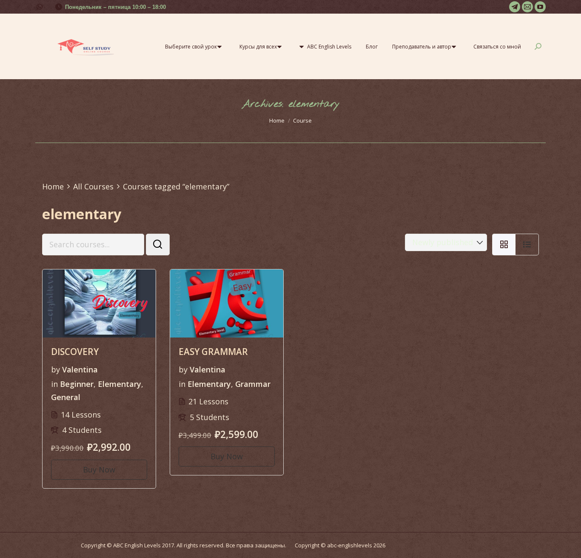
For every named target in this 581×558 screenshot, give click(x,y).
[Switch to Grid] (503, 245)
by (55, 369)
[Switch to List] (527, 245)
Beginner (77, 384)
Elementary (119, 384)
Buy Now (99, 469)
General (65, 397)
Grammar (253, 384)
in (54, 384)
